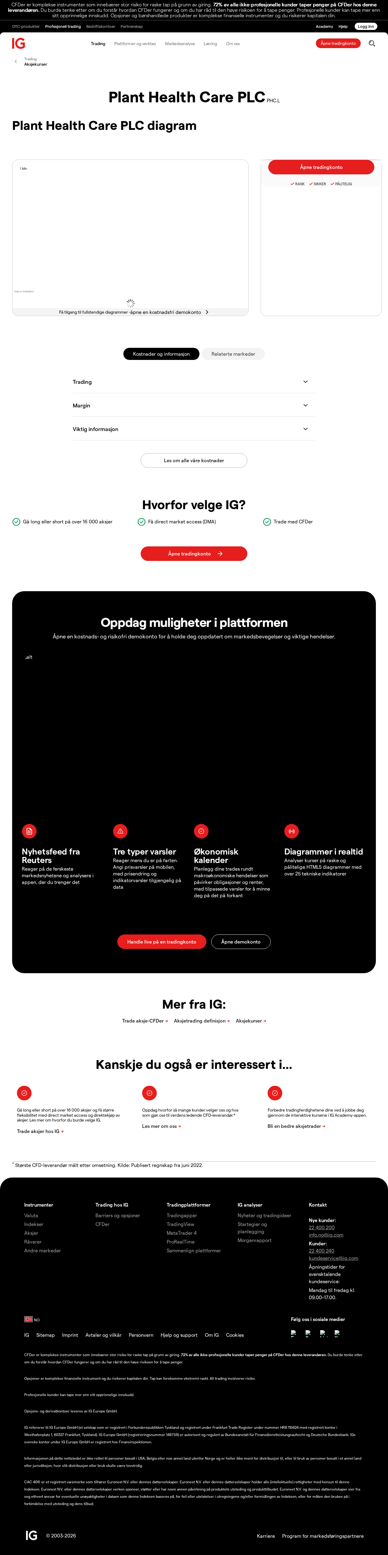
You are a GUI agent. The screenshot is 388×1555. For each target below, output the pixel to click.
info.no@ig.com (326, 1234)
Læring (210, 43)
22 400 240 (321, 1251)
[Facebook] (294, 1333)
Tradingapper (182, 1215)
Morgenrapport (255, 1240)
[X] (309, 1333)
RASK (300, 184)
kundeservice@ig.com (333, 1258)
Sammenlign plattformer (194, 1250)
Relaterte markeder (233, 354)
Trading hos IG (111, 1204)
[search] (372, 43)
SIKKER (320, 184)
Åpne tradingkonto (338, 43)
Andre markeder (42, 1250)
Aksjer (31, 1233)
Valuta (31, 1215)
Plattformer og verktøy (135, 43)
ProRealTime (181, 1241)
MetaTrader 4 (182, 1233)
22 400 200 (322, 1227)
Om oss (233, 43)
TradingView (180, 1224)
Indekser (33, 1224)
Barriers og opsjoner (117, 1215)
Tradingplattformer (189, 1204)
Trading (98, 43)
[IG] (18, 43)
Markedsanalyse (180, 43)
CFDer (102, 1224)
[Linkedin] (323, 1333)
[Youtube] (338, 1333)
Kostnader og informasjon (161, 354)
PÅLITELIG (343, 184)
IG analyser (250, 1204)
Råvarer (33, 1241)
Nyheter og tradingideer (264, 1215)
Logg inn (366, 26)
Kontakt (318, 1204)
